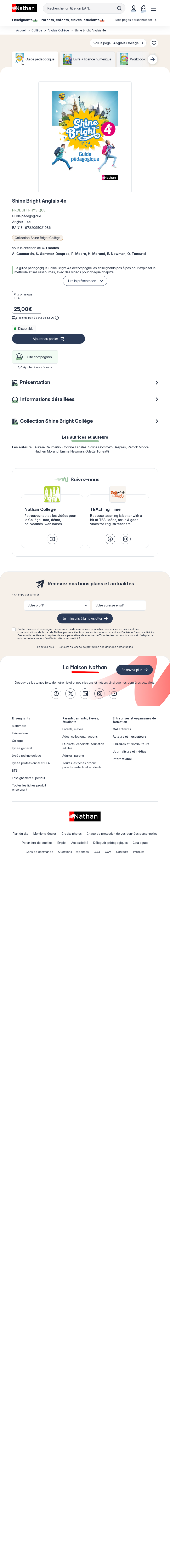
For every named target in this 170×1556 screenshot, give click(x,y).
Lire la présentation (82, 281)
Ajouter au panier (45, 339)
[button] (85, 137)
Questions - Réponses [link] (73, 852)
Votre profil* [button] (36, 605)
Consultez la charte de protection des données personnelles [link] (95, 646)
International (122, 759)
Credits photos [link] (72, 833)
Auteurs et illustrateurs (130, 736)
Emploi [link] (61, 842)
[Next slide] (153, 59)
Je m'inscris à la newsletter (82, 618)
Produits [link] (138, 852)
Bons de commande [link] (39, 852)
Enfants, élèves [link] (72, 729)
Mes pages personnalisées (134, 20)
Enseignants (21, 718)
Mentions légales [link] (45, 833)
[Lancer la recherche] (119, 8)
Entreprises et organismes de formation (134, 720)
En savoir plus (45, 646)
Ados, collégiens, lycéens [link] (80, 736)
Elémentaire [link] (20, 733)
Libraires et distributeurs (131, 744)
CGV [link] (108, 852)
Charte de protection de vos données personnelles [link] (122, 833)
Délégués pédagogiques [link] (110, 842)
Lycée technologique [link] (26, 755)
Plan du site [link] (20, 833)
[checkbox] (14, 629)
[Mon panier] (143, 8)
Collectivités (122, 729)
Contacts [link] (122, 852)
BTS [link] (15, 770)
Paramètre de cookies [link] (37, 842)
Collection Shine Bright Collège (38, 238)
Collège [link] (17, 740)
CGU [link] (97, 852)
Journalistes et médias (129, 751)
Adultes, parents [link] (73, 755)
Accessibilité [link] (79, 842)
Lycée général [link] (22, 748)
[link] (52, 539)
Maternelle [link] (19, 726)
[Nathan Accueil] (24, 8)
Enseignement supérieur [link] (28, 778)
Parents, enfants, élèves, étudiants (80, 720)
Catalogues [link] (140, 842)
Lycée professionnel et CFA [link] (31, 763)
